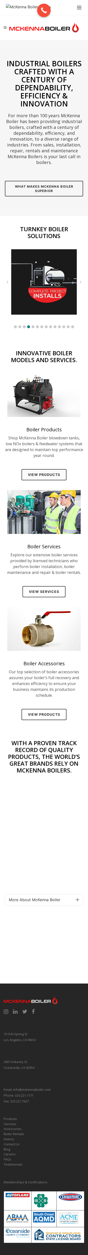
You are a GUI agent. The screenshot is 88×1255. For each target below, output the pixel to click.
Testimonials (13, 1164)
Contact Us (12, 1144)
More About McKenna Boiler (34, 899)
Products (10, 1119)
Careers (10, 1154)
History (9, 1139)
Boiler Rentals (14, 1134)
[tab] (44, 900)
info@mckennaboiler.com (32, 1089)
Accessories (13, 1129)
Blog (7, 1149)
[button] (15, 326)
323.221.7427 (19, 1101)
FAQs (7, 1159)
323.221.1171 (24, 1095)
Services (10, 1124)
